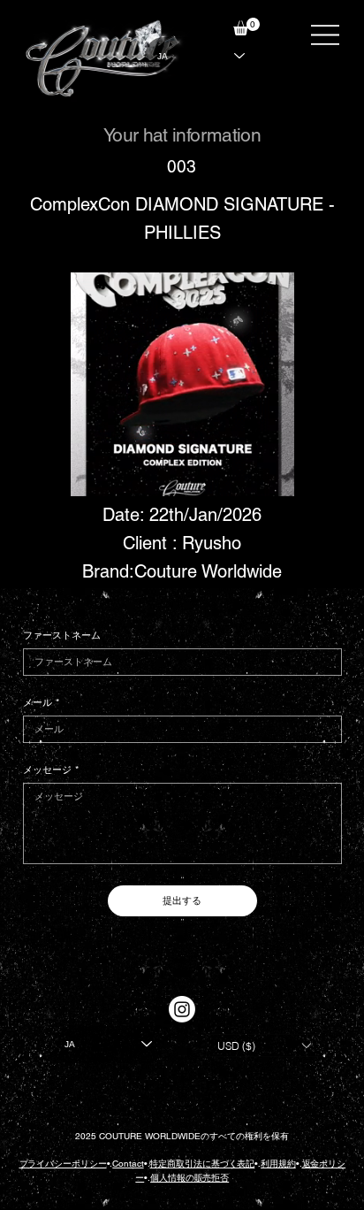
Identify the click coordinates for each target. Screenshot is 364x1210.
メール (41, 702)
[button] (246, 26)
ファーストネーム (62, 635)
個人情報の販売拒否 (189, 1177)
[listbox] (264, 1045)
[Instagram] (182, 1009)
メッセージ (51, 770)
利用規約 (278, 1163)
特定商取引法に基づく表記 (201, 1163)
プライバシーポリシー (63, 1163)
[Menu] (325, 35)
